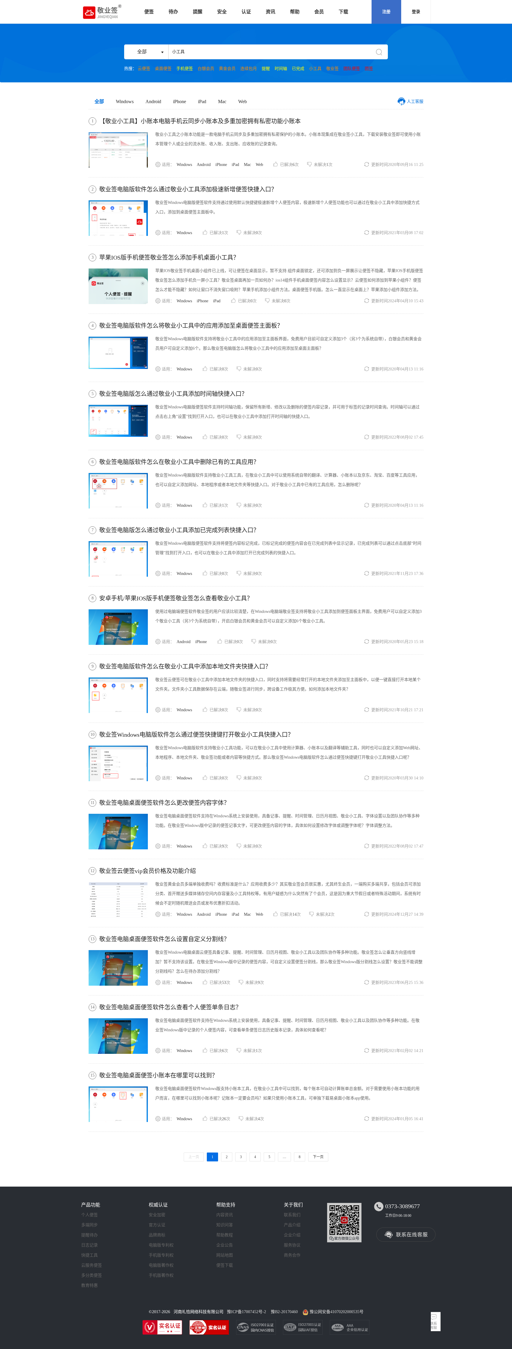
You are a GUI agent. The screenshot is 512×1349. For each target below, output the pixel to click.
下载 (343, 11)
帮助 (295, 11)
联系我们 (292, 1215)
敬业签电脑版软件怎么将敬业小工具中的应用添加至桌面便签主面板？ (191, 325)
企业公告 (224, 1245)
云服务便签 (91, 1265)
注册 (386, 11)
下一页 (318, 1157)
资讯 (270, 11)
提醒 (197, 11)
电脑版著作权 (161, 1265)
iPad (202, 101)
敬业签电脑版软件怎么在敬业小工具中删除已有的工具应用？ (179, 462)
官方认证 (157, 1225)
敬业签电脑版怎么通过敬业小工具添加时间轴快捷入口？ (173, 394)
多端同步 (89, 1225)
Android (153, 101)
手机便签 (184, 68)
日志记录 (89, 1245)
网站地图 (224, 1255)
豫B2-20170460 (284, 1312)
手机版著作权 (161, 1275)
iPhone (179, 101)
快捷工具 (89, 1255)
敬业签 (332, 68)
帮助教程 (224, 1235)
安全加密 (157, 1215)
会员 (319, 11)
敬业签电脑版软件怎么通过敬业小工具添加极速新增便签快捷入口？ (188, 189)
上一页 (193, 1157)
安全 (222, 11)
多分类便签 (91, 1275)
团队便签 (351, 68)
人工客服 (415, 101)
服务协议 (292, 1245)
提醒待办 (89, 1235)
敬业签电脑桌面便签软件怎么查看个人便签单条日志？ (170, 1007)
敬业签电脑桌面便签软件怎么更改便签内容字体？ (164, 803)
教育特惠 (89, 1285)
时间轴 (281, 68)
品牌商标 (157, 1235)
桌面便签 (163, 68)
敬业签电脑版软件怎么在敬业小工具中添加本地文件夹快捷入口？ (185, 666)
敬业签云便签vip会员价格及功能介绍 (147, 871)
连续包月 (248, 68)
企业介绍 (292, 1235)
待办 (173, 11)
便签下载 (224, 1265)
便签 (149, 11)
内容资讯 (224, 1215)
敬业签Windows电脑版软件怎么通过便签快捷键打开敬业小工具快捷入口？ (196, 734)
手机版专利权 (161, 1255)
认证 (246, 11)
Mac (222, 101)
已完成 (298, 68)
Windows (125, 101)
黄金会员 (227, 68)
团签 (369, 68)
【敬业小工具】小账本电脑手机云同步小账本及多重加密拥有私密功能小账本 (200, 121)
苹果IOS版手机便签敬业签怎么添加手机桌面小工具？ (169, 257)
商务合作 (292, 1255)
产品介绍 (292, 1225)
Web (242, 101)
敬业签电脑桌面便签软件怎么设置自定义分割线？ (164, 939)
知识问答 (224, 1225)
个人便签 (89, 1215)
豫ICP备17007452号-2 (246, 1312)
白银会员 (206, 68)
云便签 (144, 68)
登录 (416, 11)
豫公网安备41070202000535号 (337, 1312)
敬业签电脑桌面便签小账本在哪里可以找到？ (158, 1075)
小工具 (315, 68)
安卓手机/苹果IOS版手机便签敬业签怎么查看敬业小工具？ (176, 598)
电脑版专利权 (161, 1245)
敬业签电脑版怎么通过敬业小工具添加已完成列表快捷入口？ (179, 530)
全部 (99, 101)
